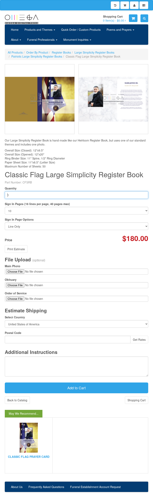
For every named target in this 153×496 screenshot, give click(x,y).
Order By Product (37, 52)
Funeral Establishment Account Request (95, 487)
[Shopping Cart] (124, 5)
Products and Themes (39, 30)
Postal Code (13, 333)
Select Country (15, 317)
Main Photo (12, 266)
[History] (115, 5)
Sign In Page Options (19, 219)
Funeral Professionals (41, 40)
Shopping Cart (137, 400)
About (15, 40)
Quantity (11, 188)
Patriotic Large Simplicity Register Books (36, 56)
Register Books (61, 52)
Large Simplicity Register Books (94, 52)
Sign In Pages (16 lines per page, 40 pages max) (37, 204)
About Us (17, 487)
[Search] (144, 18)
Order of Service (16, 293)
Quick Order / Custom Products (81, 30)
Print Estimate (16, 249)
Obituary (11, 280)
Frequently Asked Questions (46, 487)
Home (15, 30)
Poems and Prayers (119, 30)
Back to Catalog (17, 400)
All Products (15, 52)
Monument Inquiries (76, 40)
